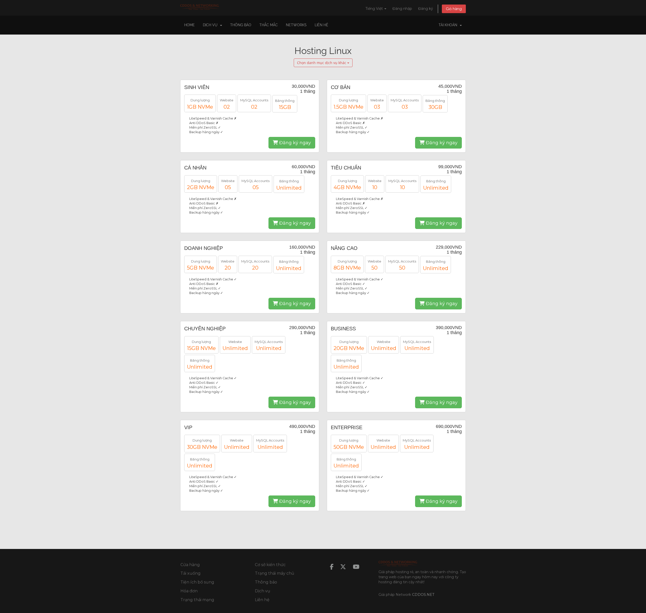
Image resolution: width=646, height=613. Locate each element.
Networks (296, 25)
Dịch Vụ (211, 25)
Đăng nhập (402, 8)
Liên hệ (321, 25)
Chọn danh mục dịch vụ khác (322, 62)
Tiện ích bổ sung (197, 582)
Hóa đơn (189, 591)
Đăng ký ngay (294, 142)
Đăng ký (425, 8)
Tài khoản (449, 25)
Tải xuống (190, 573)
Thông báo (240, 25)
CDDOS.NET (423, 594)
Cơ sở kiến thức (270, 564)
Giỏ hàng (454, 9)
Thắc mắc (268, 25)
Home (189, 25)
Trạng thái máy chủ (274, 573)
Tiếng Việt (374, 8)
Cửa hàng (190, 564)
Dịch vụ (262, 591)
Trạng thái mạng (197, 599)
